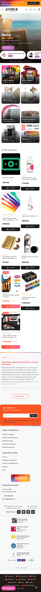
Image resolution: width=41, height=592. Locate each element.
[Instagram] (23, 512)
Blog (3, 470)
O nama (4, 457)
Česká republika (22, 576)
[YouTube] (28, 512)
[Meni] (2, 9)
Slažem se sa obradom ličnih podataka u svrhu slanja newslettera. (18, 421)
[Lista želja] (35, 10)
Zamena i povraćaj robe (10, 437)
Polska (33, 576)
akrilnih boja (34, 390)
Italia (21, 582)
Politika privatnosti (8, 447)
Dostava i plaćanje (8, 434)
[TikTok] (33, 512)
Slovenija (12, 582)
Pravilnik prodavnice (9, 444)
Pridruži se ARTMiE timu (10, 463)
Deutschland (21, 579)
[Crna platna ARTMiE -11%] (20, 38)
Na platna (8, 48)
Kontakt (4, 466)
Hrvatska (32, 579)
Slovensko (9, 576)
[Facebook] (19, 512)
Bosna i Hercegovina (12, 585)
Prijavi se (33, 415)
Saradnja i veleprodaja (9, 460)
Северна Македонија (29, 585)
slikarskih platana (23, 390)
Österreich (9, 579)
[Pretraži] (26, 10)
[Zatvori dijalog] (38, 573)
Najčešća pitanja (7, 441)
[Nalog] (31, 10)
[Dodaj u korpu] (11, 188)
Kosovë (20, 588)
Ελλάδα (29, 582)
